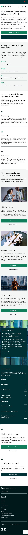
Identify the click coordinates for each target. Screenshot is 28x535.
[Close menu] (25, 6)
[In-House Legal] (25, 389)
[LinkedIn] (2, 529)
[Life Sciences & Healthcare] (25, 411)
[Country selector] (14, 1)
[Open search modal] (19, 6)
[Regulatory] (25, 384)
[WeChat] (5, 529)
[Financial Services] (25, 406)
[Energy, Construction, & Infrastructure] (25, 417)
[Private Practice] (25, 395)
